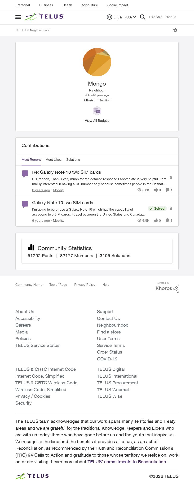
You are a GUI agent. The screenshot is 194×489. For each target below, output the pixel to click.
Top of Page (58, 284)
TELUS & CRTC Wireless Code (46, 382)
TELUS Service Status (37, 345)
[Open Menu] (175, 30)
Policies (23, 338)
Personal (23, 5)
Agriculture (90, 5)
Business (46, 5)
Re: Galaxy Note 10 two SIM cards (66, 172)
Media (21, 331)
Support (105, 311)
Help (105, 284)
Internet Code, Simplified (40, 376)
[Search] (143, 17)
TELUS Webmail (113, 389)
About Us (24, 311)
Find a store (109, 331)
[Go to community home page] (45, 17)
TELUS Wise (109, 396)
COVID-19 (107, 358)
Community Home (28, 284)
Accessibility (27, 318)
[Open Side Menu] (18, 17)
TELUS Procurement (117, 382)
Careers (23, 325)
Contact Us (108, 318)
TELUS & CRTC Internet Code (45, 369)
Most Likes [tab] (53, 159)
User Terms (108, 338)
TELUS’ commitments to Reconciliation (127, 461)
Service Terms (111, 345)
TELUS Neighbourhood (35, 30)
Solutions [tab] (73, 159)
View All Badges (97, 120)
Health (67, 5)
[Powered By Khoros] (167, 287)
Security (23, 403)
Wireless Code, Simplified (40, 389)
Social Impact (117, 5)
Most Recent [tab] (31, 159)
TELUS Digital (111, 369)
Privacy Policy (84, 284)
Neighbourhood (112, 325)
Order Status (109, 352)
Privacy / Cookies (32, 396)
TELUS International (117, 376)
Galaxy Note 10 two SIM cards (62, 202)
